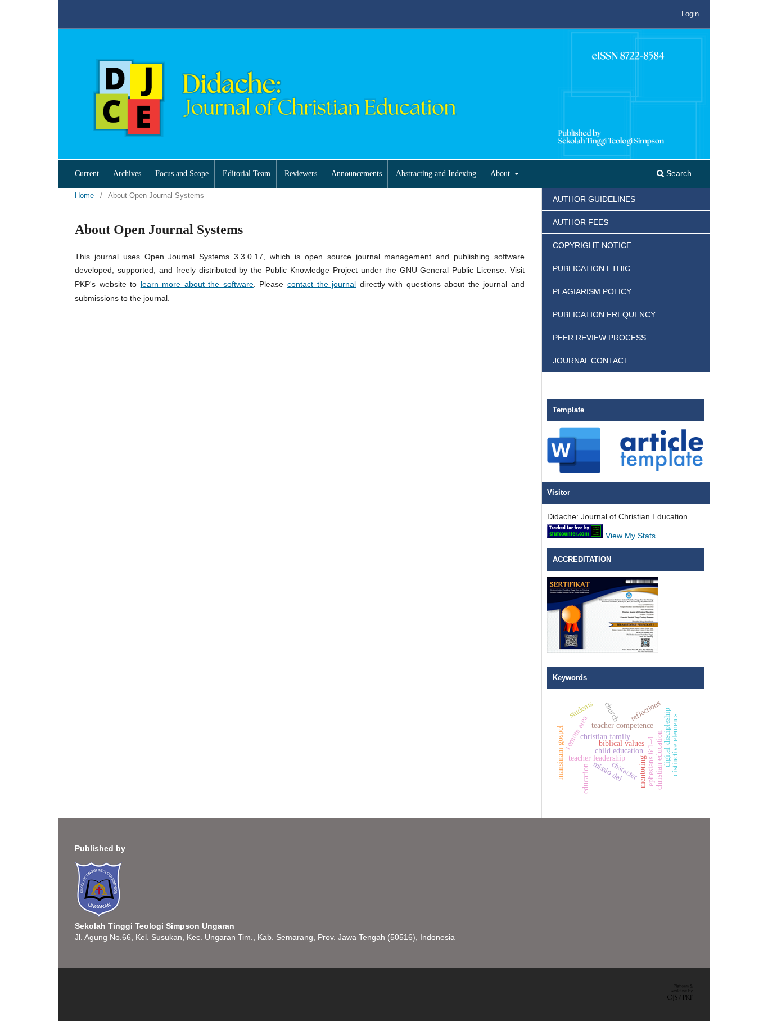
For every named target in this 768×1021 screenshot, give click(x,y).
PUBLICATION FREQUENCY (604, 314)
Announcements (356, 173)
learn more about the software (197, 284)
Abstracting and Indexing (436, 173)
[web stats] (575, 535)
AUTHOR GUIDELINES (594, 199)
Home (84, 195)
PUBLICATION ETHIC (591, 268)
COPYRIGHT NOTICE (592, 245)
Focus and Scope (182, 173)
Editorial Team (246, 173)
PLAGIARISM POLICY (592, 291)
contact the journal (321, 284)
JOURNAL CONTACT (591, 360)
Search (678, 173)
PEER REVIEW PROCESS (599, 337)
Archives (127, 173)
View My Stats (631, 535)
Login (690, 14)
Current (87, 173)
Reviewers (300, 173)
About (501, 173)
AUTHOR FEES (580, 222)
